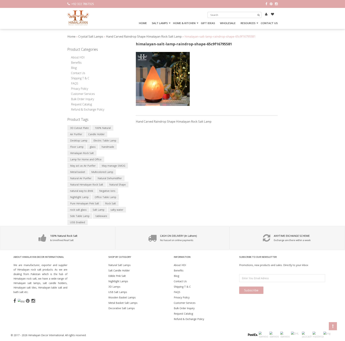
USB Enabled (77, 222)
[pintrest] (272, 4)
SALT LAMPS (160, 23)
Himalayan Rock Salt (82, 153)
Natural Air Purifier (80, 178)
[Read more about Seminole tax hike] (266, 14)
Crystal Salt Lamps (90, 36)
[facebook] (267, 4)
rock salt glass (78, 209)
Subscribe (251, 290)
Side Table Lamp (79, 216)
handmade (108, 146)
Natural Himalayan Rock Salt (86, 184)
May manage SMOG (113, 165)
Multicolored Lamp (102, 172)
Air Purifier (76, 134)
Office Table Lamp (105, 197)
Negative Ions (107, 191)
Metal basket (77, 172)
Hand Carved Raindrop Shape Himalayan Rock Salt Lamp (144, 36)
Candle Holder (96, 134)
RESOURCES (248, 23)
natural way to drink (81, 191)
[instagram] (276, 4)
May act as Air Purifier (83, 165)
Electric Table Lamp (104, 140)
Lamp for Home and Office (86, 159)
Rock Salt (110, 203)
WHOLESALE (228, 23)
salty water (117, 209)
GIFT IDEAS (208, 23)
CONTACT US (269, 23)
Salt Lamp (98, 209)
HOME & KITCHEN (184, 23)
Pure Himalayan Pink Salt (84, 203)
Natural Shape (117, 184)
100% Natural (103, 128)
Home (71, 36)
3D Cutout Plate (79, 128)
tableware (101, 216)
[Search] (258, 15)
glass (93, 146)
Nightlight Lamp (79, 197)
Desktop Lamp (78, 140)
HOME (143, 23)
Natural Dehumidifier (110, 178)
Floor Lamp (77, 146)
